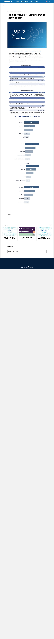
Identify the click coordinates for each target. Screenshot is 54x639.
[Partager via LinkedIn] (13, 217)
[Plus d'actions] (46, 11)
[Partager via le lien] (15, 217)
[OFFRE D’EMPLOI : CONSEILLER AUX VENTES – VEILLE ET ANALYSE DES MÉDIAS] (44, 231)
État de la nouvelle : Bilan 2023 (26, 238)
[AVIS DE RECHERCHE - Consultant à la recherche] (10, 231)
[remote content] (27, 128)
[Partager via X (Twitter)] (10, 217)
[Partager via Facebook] (7, 217)
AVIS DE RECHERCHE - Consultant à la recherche (9, 238)
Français (9, 214)
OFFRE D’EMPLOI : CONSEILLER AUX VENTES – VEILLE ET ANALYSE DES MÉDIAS (44, 238)
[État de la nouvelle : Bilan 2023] (27, 231)
